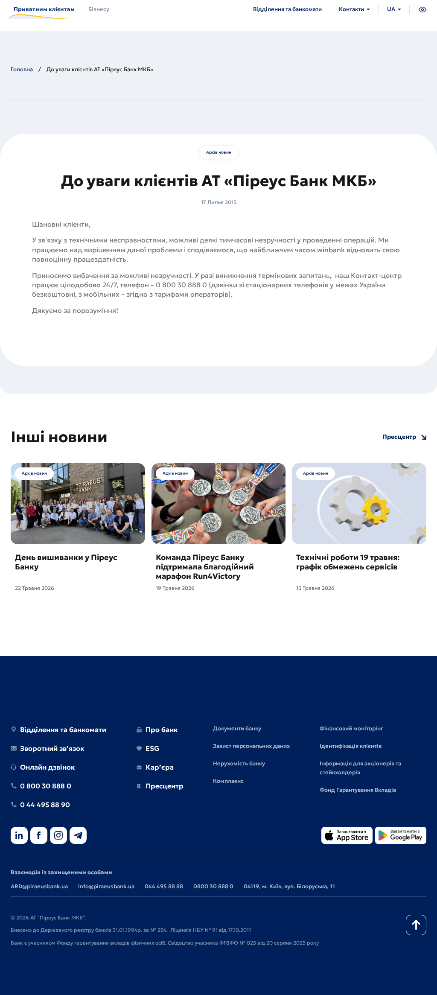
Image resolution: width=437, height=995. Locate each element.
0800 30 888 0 (213, 886)
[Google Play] (400, 836)
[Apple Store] (347, 836)
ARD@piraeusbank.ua (39, 886)
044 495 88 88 (164, 886)
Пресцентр (399, 437)
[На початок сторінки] (416, 925)
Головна (22, 69)
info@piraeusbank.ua (106, 886)
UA (391, 9)
